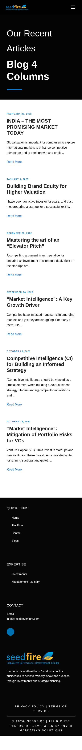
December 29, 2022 (19, 233)
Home (15, 517)
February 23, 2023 (19, 114)
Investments (19, 574)
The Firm (17, 525)
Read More (14, 161)
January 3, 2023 (18, 179)
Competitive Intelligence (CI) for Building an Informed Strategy (40, 364)
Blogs (15, 540)
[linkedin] (10, 632)
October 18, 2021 (19, 421)
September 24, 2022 (20, 292)
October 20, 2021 (19, 351)
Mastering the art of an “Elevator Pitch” (33, 243)
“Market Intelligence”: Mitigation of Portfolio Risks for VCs (39, 434)
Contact (16, 533)
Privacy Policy (30, 706)
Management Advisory (26, 581)
